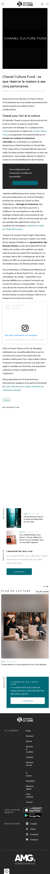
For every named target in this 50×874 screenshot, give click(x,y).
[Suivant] (45, 586)
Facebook (34, 839)
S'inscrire (19, 571)
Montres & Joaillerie (29, 749)
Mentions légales (30, 787)
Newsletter (30, 780)
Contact (29, 802)
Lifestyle (29, 757)
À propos (29, 774)
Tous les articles (42, 591)
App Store (32, 810)
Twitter (33, 829)
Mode (28, 730)
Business (29, 736)
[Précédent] (38, 586)
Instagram (34, 834)
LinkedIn (33, 823)
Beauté (29, 741)
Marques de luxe (29, 763)
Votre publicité (29, 795)
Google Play (32, 815)
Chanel (6, 130)
